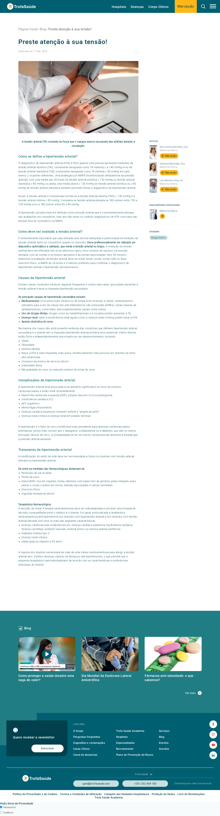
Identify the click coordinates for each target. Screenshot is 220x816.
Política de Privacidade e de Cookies (35, 794)
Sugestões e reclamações (89, 742)
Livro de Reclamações (191, 794)
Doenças (137, 7)
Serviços (164, 730)
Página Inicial (28, 29)
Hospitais (119, 7)
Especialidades (125, 742)
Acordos (164, 748)
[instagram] (213, 734)
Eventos (164, 742)
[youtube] (213, 745)
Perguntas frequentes (86, 736)
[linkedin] (213, 755)
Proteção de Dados (163, 794)
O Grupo (78, 730)
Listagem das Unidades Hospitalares (126, 794)
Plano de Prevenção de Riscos (134, 754)
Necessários (9, 807)
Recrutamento (125, 748)
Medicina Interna (168, 150)
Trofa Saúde (141, 774)
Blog (43, 29)
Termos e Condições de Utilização (80, 794)
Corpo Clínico (158, 7)
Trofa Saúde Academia (130, 730)
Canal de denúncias (85, 754)
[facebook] (213, 724)
